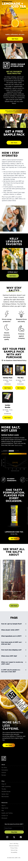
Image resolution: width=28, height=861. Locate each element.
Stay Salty (14, 832)
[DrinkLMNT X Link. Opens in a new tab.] (14, 837)
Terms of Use (14, 850)
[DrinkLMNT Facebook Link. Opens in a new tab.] (21, 837)
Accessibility (14, 852)
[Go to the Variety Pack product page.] (7, 369)
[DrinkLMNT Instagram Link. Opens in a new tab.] (7, 837)
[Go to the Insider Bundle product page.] (7, 397)
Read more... (19, 445)
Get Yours (15, 39)
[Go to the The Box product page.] (20, 369)
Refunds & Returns (14, 845)
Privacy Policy (14, 848)
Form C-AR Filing (14, 843)
